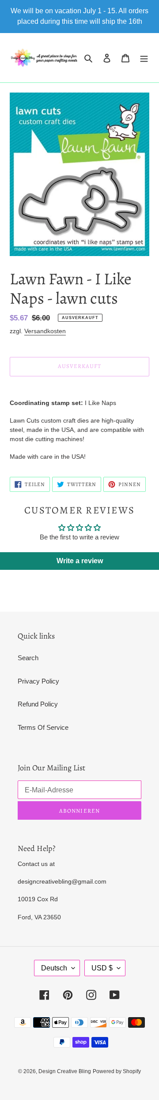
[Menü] (144, 57)
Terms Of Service (43, 727)
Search (28, 657)
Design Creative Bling (64, 1071)
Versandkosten (45, 330)
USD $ (102, 968)
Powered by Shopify (117, 1071)
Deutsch (54, 968)
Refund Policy (38, 704)
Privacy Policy (38, 681)
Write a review (80, 561)
